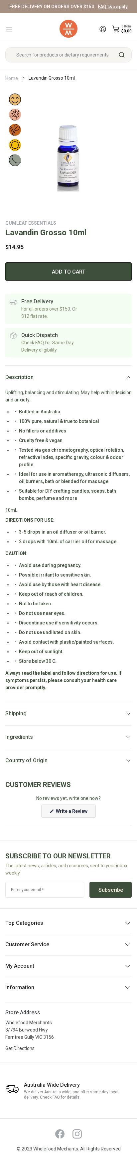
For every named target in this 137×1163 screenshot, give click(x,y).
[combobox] (68, 54)
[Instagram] (77, 1134)
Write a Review (75, 813)
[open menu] (9, 29)
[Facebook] (60, 1134)
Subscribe (110, 890)
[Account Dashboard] (103, 29)
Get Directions (20, 1048)
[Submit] (124, 55)
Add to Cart (68, 272)
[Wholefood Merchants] (68, 29)
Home (11, 78)
